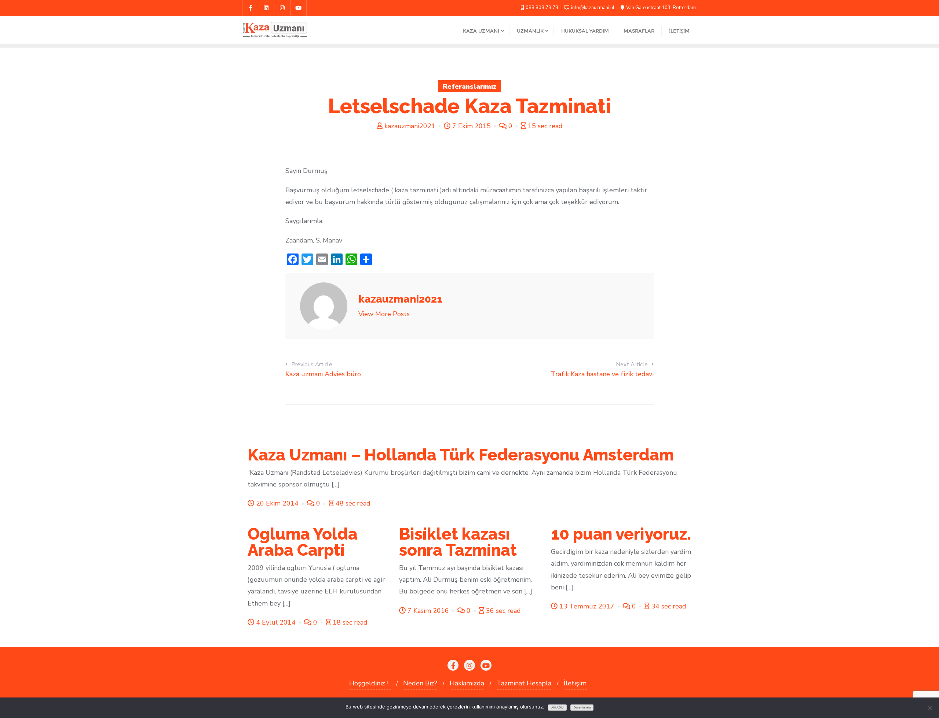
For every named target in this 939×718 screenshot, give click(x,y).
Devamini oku (582, 707)
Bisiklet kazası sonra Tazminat (458, 542)
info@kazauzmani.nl (592, 7)
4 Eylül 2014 (275, 622)
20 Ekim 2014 (277, 503)
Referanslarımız (469, 86)
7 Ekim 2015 (471, 126)
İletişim (575, 683)
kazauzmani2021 (410, 126)
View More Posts (384, 314)
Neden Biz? (420, 683)
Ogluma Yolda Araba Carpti (303, 542)
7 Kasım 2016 (428, 610)
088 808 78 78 (542, 7)
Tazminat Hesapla (524, 683)
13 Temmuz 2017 (587, 606)
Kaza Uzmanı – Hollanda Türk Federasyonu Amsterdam (461, 454)
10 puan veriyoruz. (621, 534)
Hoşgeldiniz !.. (370, 683)
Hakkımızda (467, 683)
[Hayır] (929, 707)
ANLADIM (557, 707)
